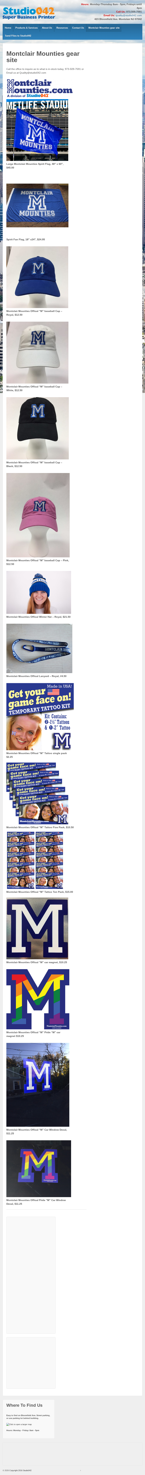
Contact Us (78, 27)
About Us (47, 27)
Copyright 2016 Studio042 (20, 1470)
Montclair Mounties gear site (104, 27)
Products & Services (26, 27)
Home (8, 27)
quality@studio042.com (129, 15)
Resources (62, 27)
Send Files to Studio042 (18, 35)
